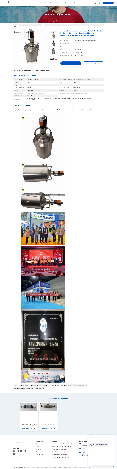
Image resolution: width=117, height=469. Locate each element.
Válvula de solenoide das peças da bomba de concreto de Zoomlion (69, 385)
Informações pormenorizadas (22, 70)
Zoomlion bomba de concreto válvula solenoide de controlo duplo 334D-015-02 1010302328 (29, 425)
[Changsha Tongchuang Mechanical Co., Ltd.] (10, 3)
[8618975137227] (25, 451)
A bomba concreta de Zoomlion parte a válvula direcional (29, 388)
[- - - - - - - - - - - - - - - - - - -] (48, 413)
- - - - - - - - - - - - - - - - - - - (48, 424)
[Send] (114, 466)
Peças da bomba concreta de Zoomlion (33, 25)
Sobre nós (46, 3)
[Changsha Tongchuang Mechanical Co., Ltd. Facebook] (14, 451)
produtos (52, 3)
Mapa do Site (26, 467)
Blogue (67, 3)
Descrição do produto (42, 70)
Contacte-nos (73, 3)
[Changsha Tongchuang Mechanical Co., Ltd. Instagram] (18, 451)
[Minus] (113, 437)
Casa (41, 3)
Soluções (58, 3)
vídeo (62, 3)
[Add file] (90, 466)
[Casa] (20, 444)
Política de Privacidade (18, 467)
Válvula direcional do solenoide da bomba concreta (33, 385)
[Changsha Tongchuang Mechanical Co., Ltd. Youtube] (21, 451)
